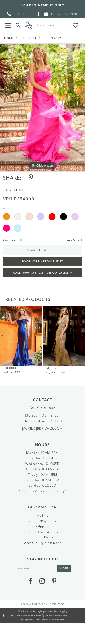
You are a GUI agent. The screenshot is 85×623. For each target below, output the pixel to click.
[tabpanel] (42, 107)
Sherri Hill (28, 38)
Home (9, 38)
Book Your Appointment (42, 261)
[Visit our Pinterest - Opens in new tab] (54, 581)
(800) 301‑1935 (42, 408)
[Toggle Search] (18, 25)
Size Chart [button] (74, 240)
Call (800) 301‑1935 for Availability (42, 272)
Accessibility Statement (42, 543)
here (62, 619)
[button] (8, 25)
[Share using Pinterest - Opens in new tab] (31, 178)
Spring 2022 (51, 38)
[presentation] (21, 336)
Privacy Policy (42, 537)
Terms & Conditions (42, 532)
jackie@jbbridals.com (42, 428)
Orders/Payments (42, 521)
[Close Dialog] (4, 615)
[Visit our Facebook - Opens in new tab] (30, 581)
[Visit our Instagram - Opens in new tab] (42, 581)
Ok (11, 615)
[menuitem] (20, 14)
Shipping (42, 526)
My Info (42, 515)
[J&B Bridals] (43, 25)
